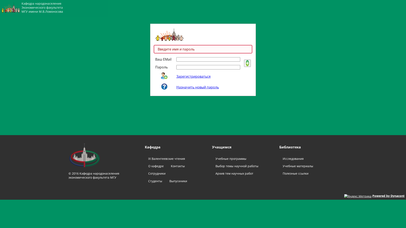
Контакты (178, 166)
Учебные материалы (298, 166)
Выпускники (178, 181)
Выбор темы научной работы (236, 166)
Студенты (155, 181)
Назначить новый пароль (197, 87)
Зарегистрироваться (193, 76)
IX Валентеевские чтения (166, 159)
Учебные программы (230, 159)
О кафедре (156, 166)
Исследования (293, 159)
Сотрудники (157, 173)
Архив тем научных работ (234, 173)
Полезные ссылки (296, 173)
